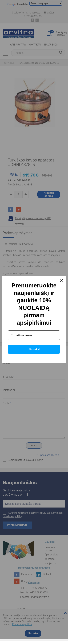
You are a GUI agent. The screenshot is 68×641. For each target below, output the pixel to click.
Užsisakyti (34, 349)
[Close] (61, 280)
